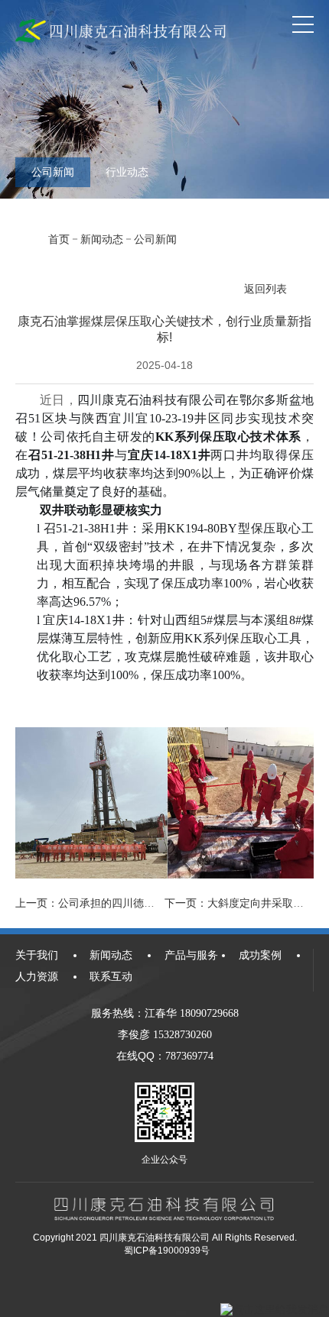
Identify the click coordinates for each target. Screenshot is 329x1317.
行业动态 (127, 172)
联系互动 (111, 976)
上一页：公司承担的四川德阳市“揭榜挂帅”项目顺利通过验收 (158, 903)
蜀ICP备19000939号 (167, 1250)
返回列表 (265, 289)
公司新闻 (52, 172)
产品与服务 (191, 955)
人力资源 (36, 976)
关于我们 (36, 955)
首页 (59, 239)
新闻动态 (101, 239)
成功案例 (260, 955)
